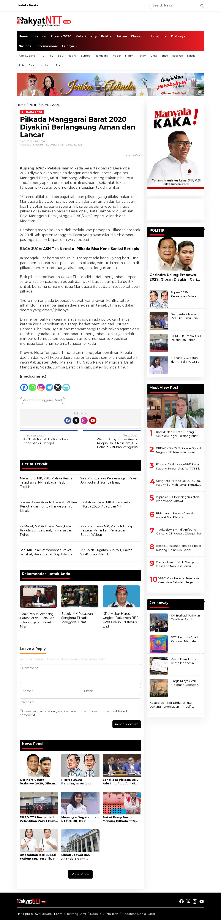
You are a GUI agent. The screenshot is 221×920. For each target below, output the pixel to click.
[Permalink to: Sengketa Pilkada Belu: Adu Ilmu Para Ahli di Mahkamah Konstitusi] (122, 765)
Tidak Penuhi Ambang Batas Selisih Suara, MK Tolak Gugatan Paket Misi (37, 620)
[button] (200, 5)
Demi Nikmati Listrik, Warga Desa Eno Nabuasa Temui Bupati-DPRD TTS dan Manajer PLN (177, 564)
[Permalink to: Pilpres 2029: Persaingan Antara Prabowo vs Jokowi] (80, 765)
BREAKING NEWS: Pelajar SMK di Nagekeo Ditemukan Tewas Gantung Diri (179, 450)
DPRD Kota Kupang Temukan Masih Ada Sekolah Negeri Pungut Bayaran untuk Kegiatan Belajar (180, 580)
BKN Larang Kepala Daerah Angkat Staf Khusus (175, 515)
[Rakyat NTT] (44, 21)
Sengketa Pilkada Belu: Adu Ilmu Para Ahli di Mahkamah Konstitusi (121, 781)
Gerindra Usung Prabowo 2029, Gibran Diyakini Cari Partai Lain (38, 781)
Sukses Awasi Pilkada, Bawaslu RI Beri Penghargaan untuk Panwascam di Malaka (48, 506)
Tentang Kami (76, 913)
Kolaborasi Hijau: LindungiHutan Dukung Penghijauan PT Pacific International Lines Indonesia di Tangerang (171, 704)
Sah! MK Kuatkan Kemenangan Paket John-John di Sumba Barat (108, 480)
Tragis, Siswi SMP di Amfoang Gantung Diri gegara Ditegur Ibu (178, 531)
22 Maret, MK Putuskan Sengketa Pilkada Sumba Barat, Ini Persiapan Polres (46, 530)
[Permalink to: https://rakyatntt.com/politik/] (202, 229)
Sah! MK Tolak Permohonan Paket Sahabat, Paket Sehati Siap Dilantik (46, 552)
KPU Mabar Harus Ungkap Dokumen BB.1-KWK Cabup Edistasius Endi (121, 620)
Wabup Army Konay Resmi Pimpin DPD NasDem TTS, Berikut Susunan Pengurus (117, 441)
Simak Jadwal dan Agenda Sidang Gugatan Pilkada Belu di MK (78, 856)
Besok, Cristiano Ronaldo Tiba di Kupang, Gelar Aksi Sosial (178, 547)
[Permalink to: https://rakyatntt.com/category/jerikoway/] (202, 601)
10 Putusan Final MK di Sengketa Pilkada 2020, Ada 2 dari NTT (105, 504)
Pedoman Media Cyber (138, 913)
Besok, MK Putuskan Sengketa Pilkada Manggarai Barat (77, 618)
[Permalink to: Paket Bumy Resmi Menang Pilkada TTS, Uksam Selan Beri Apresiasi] (122, 803)
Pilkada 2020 (32, 112)
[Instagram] (41, 387)
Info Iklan (112, 913)
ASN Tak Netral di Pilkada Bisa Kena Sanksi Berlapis (45, 439)
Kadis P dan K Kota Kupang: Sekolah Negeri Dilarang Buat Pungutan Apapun (177, 434)
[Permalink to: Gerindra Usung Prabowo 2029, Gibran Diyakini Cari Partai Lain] (39, 765)
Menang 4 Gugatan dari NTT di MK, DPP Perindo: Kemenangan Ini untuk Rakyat (80, 819)
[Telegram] (49, 387)
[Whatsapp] (32, 387)
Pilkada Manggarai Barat (42, 400)
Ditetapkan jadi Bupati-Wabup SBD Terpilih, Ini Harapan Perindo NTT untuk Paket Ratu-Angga (38, 856)
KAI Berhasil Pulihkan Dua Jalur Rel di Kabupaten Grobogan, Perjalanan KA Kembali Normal (186, 617)
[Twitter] (76, 420)
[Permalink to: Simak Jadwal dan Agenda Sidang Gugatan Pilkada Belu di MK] (80, 840)
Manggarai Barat (29, 144)
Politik (60, 144)
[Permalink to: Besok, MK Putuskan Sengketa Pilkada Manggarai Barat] (79, 597)
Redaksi (95, 913)
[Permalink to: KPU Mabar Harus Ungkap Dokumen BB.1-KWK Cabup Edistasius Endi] (121, 597)
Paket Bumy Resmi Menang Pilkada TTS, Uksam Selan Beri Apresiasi (119, 819)
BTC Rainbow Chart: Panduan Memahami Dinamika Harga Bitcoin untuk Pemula (186, 639)
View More (80, 874)
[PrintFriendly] (66, 387)
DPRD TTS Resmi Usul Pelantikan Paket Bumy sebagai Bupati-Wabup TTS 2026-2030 (38, 819)
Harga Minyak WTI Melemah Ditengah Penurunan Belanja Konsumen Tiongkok (185, 683)
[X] (58, 387)
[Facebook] (24, 387)
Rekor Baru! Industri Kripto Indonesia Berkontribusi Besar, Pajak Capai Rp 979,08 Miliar (186, 661)
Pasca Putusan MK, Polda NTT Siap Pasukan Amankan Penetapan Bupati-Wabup (106, 530)
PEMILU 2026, (48, 144)
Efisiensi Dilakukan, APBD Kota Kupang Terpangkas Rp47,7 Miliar (179, 466)
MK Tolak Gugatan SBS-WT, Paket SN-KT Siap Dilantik (106, 552)
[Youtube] (92, 420)
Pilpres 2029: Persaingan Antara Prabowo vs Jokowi (76, 781)
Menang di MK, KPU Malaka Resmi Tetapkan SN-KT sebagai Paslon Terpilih (46, 482)
